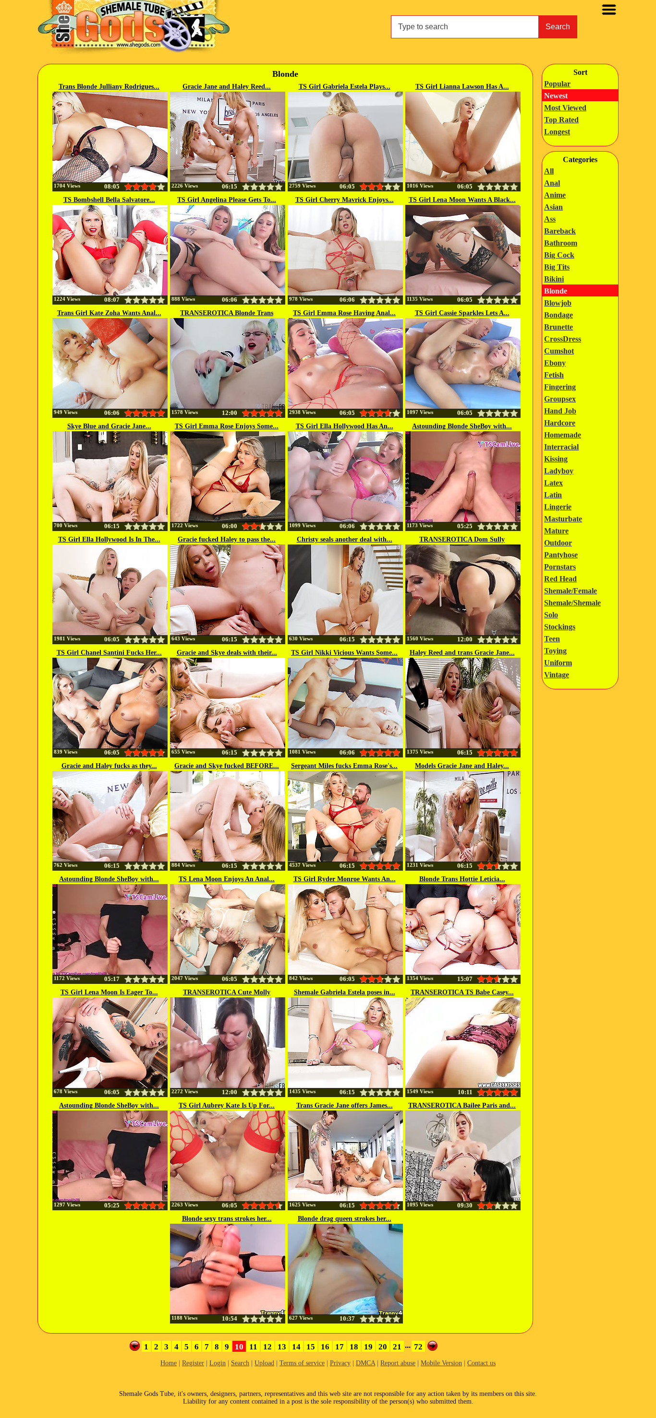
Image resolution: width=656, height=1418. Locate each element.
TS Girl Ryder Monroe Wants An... (344, 879)
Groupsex (560, 399)
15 (310, 1346)
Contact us (481, 1363)
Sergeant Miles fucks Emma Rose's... (344, 765)
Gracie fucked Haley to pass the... (227, 539)
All (549, 171)
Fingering (560, 387)
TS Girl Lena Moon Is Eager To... (109, 992)
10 (239, 1346)
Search (558, 27)
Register (193, 1363)
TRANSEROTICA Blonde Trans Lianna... (226, 313)
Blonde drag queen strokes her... (344, 1218)
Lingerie (557, 507)
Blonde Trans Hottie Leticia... (462, 879)
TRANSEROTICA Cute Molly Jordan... (226, 993)
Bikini (554, 279)
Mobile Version (441, 1363)
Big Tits (557, 267)
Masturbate (563, 519)
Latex (553, 483)
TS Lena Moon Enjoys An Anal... (227, 879)
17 (339, 1346)
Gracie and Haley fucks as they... (109, 765)
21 (397, 1346)
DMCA (365, 1363)
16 (325, 1346)
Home (168, 1363)
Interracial (561, 447)
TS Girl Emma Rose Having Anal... (344, 313)
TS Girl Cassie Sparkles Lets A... (462, 313)
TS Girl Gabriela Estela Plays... (344, 86)
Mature (556, 531)
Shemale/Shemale (572, 603)
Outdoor (558, 543)
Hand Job (560, 411)
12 (267, 1346)
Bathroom (560, 243)
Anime (555, 195)
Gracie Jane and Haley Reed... (226, 86)
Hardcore (559, 423)
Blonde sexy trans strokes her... (227, 1218)
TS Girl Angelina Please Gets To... (226, 199)
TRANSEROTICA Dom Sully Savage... (462, 540)
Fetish (554, 375)
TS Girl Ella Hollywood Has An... (344, 426)
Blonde (555, 291)
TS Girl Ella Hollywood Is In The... (109, 539)
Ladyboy (558, 471)
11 (253, 1346)
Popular (557, 84)
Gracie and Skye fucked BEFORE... (226, 765)
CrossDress (562, 339)
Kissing (556, 459)
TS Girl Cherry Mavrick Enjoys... (344, 199)
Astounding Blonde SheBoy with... (462, 426)
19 (368, 1346)
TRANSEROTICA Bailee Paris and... (462, 1105)
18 (354, 1346)
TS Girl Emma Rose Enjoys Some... (227, 426)
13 (282, 1346)
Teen (552, 639)
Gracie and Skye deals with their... (227, 652)
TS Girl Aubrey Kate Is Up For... (227, 1105)
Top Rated (561, 120)
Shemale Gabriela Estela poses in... (344, 992)
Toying (555, 651)
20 (382, 1346)
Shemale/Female (570, 591)
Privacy (340, 1363)
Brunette (558, 327)
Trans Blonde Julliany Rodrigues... (109, 86)
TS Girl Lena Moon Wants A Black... (462, 199)
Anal (552, 183)
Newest (556, 96)
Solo (551, 615)
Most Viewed (565, 108)
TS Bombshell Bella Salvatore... (109, 199)
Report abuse (397, 1363)
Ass (550, 219)
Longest (557, 132)
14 (296, 1346)
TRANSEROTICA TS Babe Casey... (462, 992)
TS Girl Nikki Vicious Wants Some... (344, 652)
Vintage (556, 675)
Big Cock (559, 255)
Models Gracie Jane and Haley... (462, 765)
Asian (553, 207)
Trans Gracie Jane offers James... (344, 1105)
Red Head (560, 579)
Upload (264, 1363)
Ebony (555, 363)
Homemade (562, 435)
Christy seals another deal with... (344, 539)
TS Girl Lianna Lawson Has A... (462, 86)
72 (418, 1346)
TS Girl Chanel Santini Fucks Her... (109, 652)
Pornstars (560, 567)
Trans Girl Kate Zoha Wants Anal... (109, 313)
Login (217, 1363)
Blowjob (557, 303)
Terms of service (302, 1363)
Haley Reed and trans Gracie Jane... (462, 652)
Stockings (559, 627)
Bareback (560, 231)
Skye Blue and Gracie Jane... (109, 426)
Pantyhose (561, 555)
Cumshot (559, 351)
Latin (553, 495)
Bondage (558, 315)
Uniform (558, 663)
